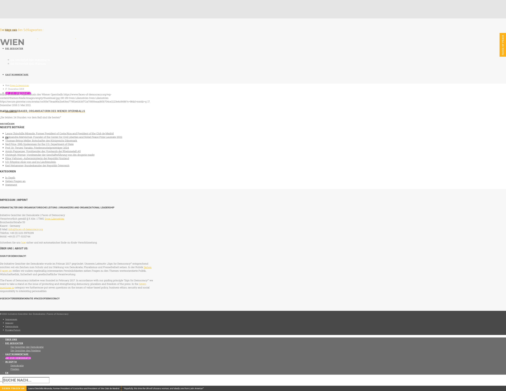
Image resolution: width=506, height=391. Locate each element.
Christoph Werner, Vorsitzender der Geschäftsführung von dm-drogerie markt (49, 154)
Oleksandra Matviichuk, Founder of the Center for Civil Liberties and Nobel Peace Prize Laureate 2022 (63, 137)
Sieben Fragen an (15, 181)
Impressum (11, 319)
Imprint (9, 323)
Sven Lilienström (19, 85)
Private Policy (12, 330)
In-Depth (10, 177)
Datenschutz (11, 326)
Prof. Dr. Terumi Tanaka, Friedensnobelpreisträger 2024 (37, 147)
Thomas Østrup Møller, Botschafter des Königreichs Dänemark (41, 140)
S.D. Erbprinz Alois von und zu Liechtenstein (30, 162)
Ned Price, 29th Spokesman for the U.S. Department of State (39, 144)
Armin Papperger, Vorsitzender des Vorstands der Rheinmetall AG (43, 151)
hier (23, 242)
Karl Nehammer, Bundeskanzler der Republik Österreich (37, 165)
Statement (11, 184)
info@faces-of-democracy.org (25, 229)
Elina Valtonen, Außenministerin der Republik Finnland (37, 158)
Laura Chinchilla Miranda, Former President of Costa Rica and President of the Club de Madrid (59, 133)
